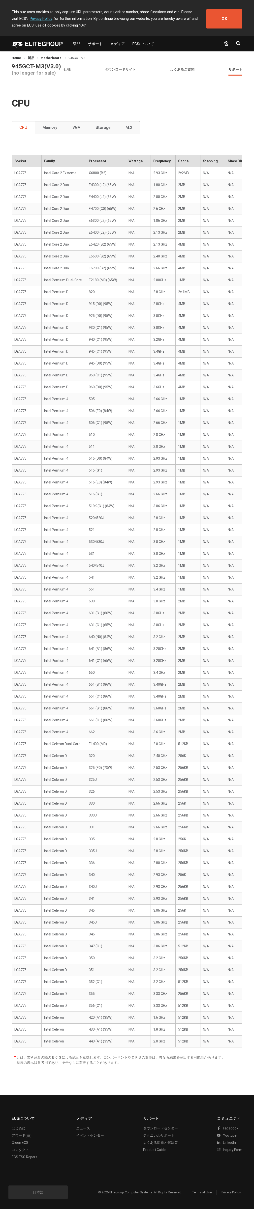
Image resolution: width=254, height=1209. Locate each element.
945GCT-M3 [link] (76, 58)
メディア (117, 44)
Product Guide (154, 1150)
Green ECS (20, 1143)
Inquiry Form (232, 1150)
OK (224, 18)
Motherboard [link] (51, 58)
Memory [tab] (49, 127)
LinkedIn (229, 1143)
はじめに (19, 1128)
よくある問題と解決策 (160, 1143)
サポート (95, 44)
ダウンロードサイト (120, 69)
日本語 (38, 1192)
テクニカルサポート (158, 1135)
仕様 (67, 69)
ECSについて (143, 44)
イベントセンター (90, 1135)
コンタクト (20, 1150)
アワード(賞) (22, 1135)
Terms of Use (202, 1192)
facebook (230, 1128)
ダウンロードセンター (160, 1128)
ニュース (83, 1128)
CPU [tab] (23, 127)
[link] (31, 58)
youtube (229, 1135)
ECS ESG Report (24, 1157)
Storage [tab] (102, 127)
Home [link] (17, 58)
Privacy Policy (41, 18)
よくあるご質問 (182, 69)
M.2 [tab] (129, 127)
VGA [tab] (76, 127)
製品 (76, 44)
